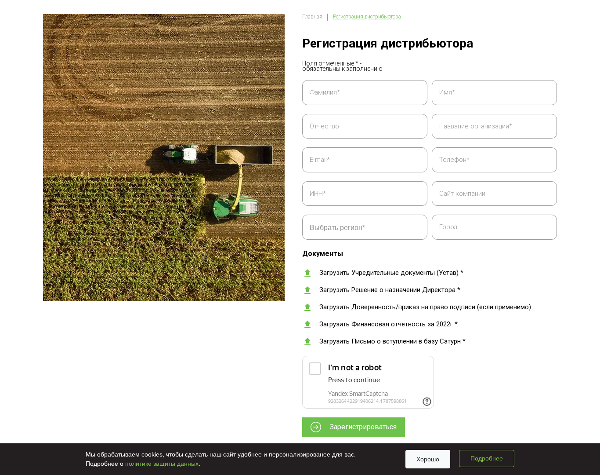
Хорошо (427, 459)
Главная (312, 16)
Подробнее (486, 458)
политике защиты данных (162, 463)
